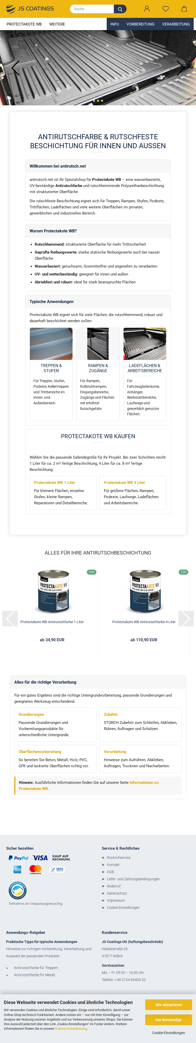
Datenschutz (117, 893)
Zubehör (111, 714)
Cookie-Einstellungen (168, 1033)
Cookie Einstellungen (123, 908)
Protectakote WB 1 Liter (54, 482)
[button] (147, 9)
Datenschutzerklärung (71, 1029)
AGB (110, 872)
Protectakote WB (24, 24)
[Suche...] (120, 9)
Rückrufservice (118, 858)
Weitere (57, 24)
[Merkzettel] (165, 9)
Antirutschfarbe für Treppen (36, 968)
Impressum (116, 900)
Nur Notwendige (168, 1020)
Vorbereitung (140, 24)
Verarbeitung (176, 24)
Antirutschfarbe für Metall (34, 975)
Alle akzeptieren (168, 1005)
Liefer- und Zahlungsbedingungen (133, 879)
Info (115, 24)
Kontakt (113, 865)
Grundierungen (31, 714)
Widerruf (114, 886)
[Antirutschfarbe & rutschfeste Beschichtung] (32, 9)
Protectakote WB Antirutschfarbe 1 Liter (52, 622)
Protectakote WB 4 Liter (124, 482)
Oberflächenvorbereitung (40, 751)
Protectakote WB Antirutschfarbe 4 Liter (144, 622)
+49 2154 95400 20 (130, 980)
